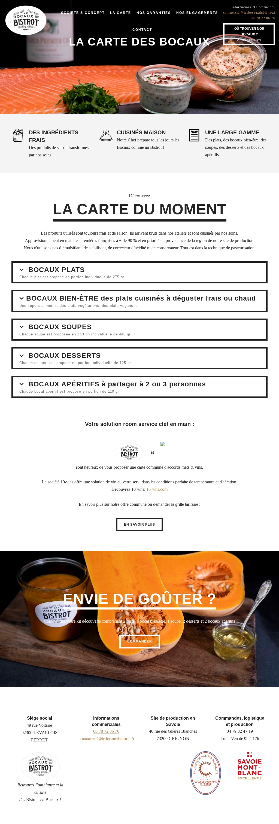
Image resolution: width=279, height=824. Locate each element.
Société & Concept (83, 13)
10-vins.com (157, 489)
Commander (139, 641)
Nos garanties (154, 13)
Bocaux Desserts (64, 355)
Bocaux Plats (56, 269)
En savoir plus (139, 524)
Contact (142, 30)
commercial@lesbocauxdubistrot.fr (250, 12)
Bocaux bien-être (141, 298)
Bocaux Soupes (60, 327)
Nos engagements (197, 13)
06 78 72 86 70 (263, 18)
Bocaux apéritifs (117, 384)
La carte (120, 13)
